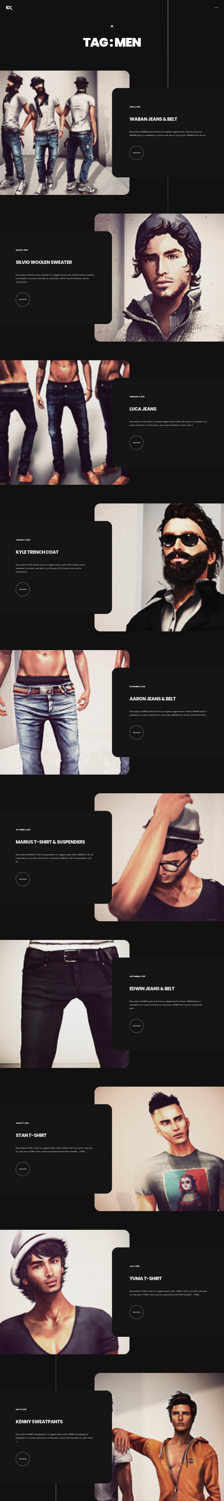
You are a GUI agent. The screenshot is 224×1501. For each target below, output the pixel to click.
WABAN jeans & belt (153, 119)
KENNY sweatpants (39, 1421)
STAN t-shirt (31, 1135)
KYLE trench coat (37, 552)
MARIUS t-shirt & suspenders (50, 842)
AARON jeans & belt (153, 699)
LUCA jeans (143, 409)
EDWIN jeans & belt (152, 988)
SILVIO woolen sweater (44, 262)
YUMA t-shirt (146, 1278)
